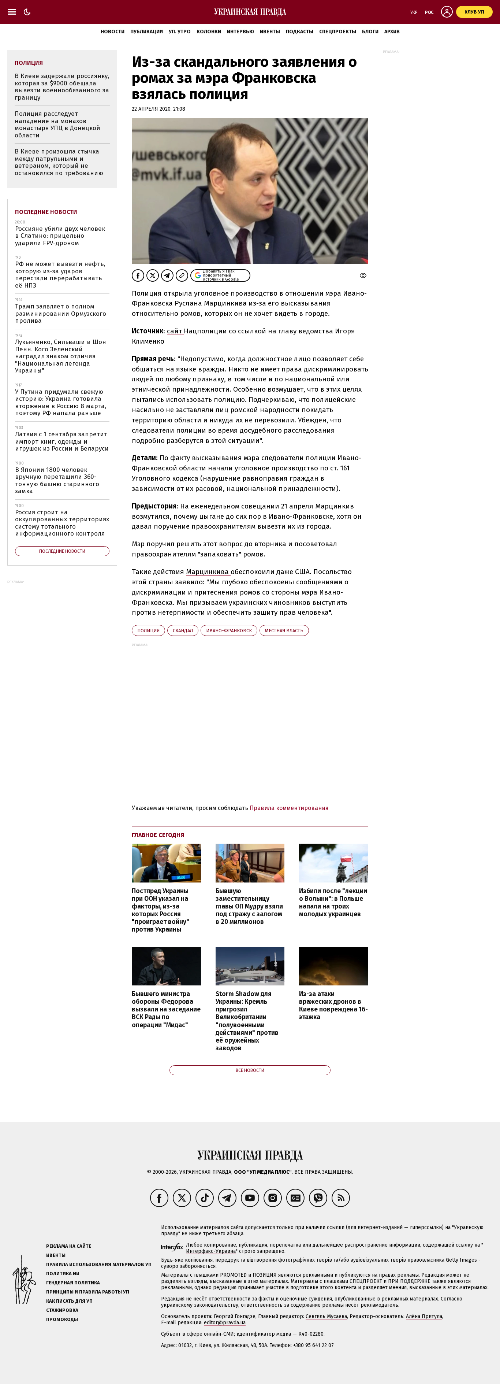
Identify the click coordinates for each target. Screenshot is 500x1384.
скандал (183, 630)
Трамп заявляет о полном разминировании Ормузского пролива (60, 314)
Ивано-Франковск (229, 630)
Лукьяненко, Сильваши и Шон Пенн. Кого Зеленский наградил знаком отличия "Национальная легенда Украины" (60, 356)
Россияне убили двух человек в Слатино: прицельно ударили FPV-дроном (60, 236)
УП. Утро (180, 32)
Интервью (240, 32)
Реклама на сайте (68, 1246)
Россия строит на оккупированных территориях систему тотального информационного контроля (62, 523)
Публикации (146, 32)
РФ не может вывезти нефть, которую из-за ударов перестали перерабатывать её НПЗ (60, 274)
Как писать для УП (69, 1301)
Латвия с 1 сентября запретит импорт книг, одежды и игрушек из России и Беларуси (62, 441)
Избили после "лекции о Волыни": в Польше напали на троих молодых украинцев (333, 902)
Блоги (370, 32)
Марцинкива (208, 571)
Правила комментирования (289, 807)
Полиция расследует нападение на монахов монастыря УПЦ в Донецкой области (57, 124)
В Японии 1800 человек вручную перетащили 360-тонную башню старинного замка (57, 480)
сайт (175, 331)
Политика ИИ (62, 1273)
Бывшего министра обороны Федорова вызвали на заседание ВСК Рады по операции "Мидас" (166, 1009)
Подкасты (299, 32)
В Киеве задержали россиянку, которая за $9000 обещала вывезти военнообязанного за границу (62, 86)
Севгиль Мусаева (326, 1316)
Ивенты (270, 32)
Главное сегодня (158, 835)
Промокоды (62, 1319)
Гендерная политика (73, 1282)
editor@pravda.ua (225, 1323)
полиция (148, 630)
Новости (112, 32)
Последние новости (46, 211)
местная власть (284, 630)
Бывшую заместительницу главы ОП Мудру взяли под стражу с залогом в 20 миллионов (249, 906)
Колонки (209, 32)
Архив (392, 32)
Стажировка (62, 1310)
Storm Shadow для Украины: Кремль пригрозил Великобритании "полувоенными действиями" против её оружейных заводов (247, 1021)
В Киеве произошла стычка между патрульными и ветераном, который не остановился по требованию (59, 162)
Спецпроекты (337, 32)
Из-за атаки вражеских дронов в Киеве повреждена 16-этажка (333, 1005)
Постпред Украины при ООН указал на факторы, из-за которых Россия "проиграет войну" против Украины (160, 910)
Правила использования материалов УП (99, 1264)
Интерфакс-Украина (211, 1251)
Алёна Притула (424, 1316)
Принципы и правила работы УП (87, 1292)
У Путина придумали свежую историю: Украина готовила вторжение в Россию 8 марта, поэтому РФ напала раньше (60, 402)
